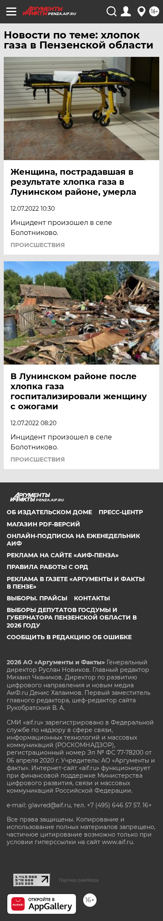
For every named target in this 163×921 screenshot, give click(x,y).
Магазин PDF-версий (43, 524)
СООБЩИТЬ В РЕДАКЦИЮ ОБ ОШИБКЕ (69, 637)
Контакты (92, 598)
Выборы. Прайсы (37, 598)
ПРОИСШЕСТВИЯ (37, 245)
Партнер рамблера (79, 880)
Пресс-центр (121, 512)
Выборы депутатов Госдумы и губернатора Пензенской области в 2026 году (72, 617)
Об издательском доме (49, 512)
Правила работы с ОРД (47, 567)
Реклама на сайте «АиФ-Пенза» (63, 555)
